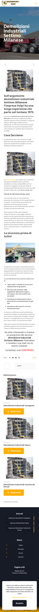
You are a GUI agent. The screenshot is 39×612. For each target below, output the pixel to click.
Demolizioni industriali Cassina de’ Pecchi (19, 485)
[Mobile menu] (36, 3)
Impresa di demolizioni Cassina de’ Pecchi (20, 529)
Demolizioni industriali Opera (17, 445)
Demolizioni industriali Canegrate (19, 405)
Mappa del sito (19, 571)
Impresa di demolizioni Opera (19, 523)
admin (19, 366)
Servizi (21, 553)
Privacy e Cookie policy (19, 573)
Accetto (19, 603)
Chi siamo (21, 549)
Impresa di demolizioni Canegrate (19, 518)
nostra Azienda (10, 180)
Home (21, 545)
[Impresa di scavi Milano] (10, 3)
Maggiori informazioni (19, 597)
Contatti (21, 557)
